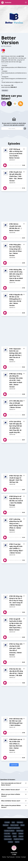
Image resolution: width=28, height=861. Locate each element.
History (21, 833)
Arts (13, 822)
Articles (18, 857)
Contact (23, 857)
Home (4, 857)
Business (5, 825)
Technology (20, 830)
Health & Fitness (18, 839)
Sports (17, 842)
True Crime (7, 836)
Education (5, 90)
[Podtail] (9, 103)
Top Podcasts (11, 857)
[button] (26, 2)
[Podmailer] (14, 847)
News (14, 836)
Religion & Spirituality (14, 828)
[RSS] (20, 103)
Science (11, 842)
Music (22, 825)
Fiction (14, 833)
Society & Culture (9, 830)
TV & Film (7, 833)
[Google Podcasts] (15, 103)
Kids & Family (14, 825)
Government (8, 839)
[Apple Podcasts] (4, 103)
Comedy (7, 822)
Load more (14, 765)
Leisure (21, 836)
